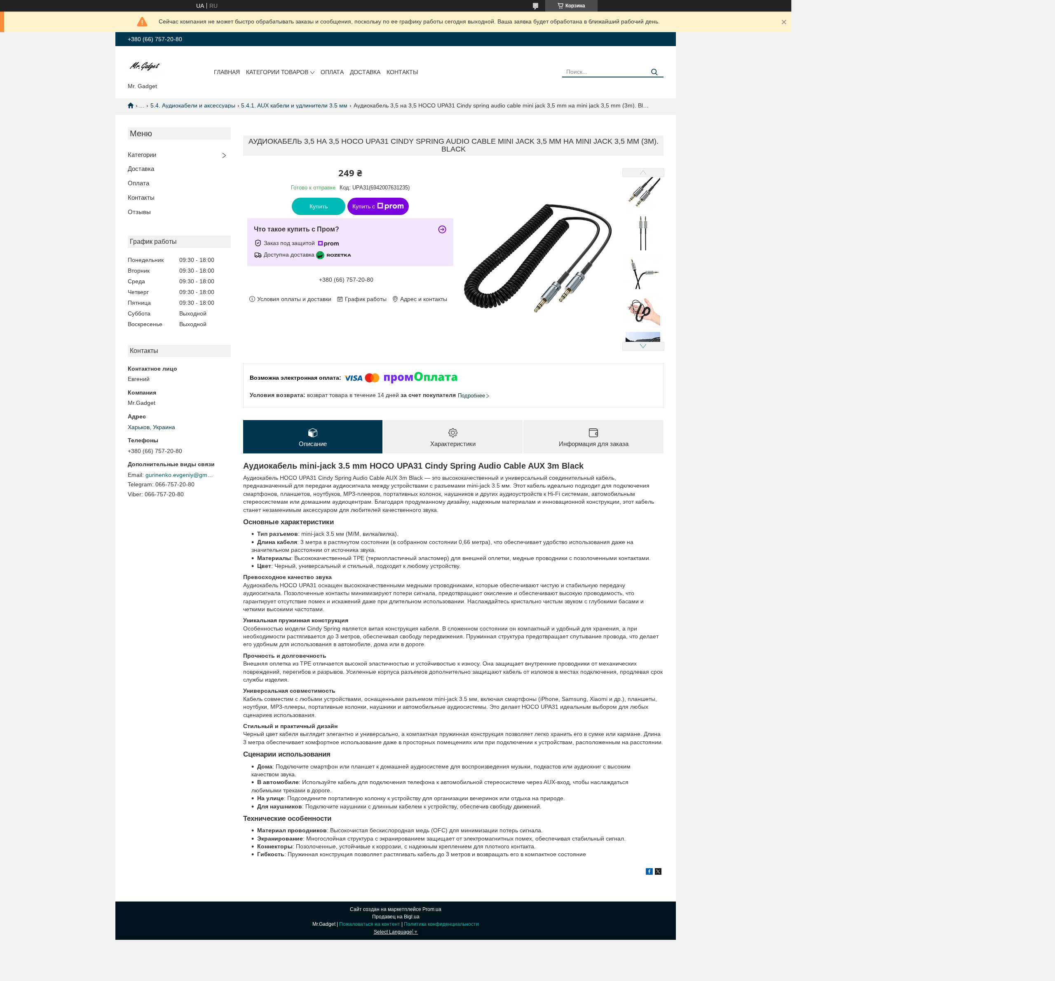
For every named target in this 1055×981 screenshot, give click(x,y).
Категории (142, 154)
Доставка (365, 72)
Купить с (363, 206)
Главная (227, 72)
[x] (658, 872)
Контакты (402, 72)
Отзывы (139, 211)
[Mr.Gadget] (145, 66)
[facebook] (649, 872)
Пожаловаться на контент (369, 924)
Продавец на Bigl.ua (396, 917)
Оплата (332, 72)
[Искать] (654, 72)
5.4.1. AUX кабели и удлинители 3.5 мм (294, 105)
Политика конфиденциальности (441, 924)
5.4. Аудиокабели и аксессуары (192, 105)
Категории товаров (277, 72)
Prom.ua (431, 909)
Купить (318, 206)
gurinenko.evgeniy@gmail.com (180, 475)
